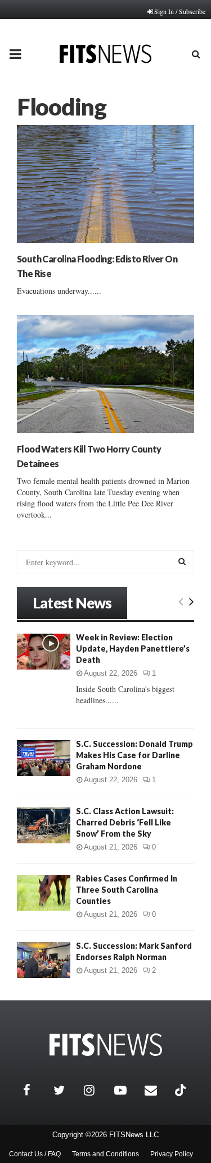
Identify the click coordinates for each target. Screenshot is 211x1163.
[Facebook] (35, 1090)
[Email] (157, 1090)
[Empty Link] (181, 601)
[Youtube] (126, 1090)
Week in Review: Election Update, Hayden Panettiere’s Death (133, 648)
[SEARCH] (182, 561)
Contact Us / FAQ (35, 1154)
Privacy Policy (171, 1154)
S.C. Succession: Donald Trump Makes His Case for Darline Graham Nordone (134, 755)
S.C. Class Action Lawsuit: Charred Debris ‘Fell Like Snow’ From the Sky (125, 822)
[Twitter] (65, 1090)
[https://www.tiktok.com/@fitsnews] (181, 1090)
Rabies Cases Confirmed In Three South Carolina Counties (126, 890)
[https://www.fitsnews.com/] (106, 1045)
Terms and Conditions (105, 1154)
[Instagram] (96, 1090)
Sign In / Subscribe (179, 11)
